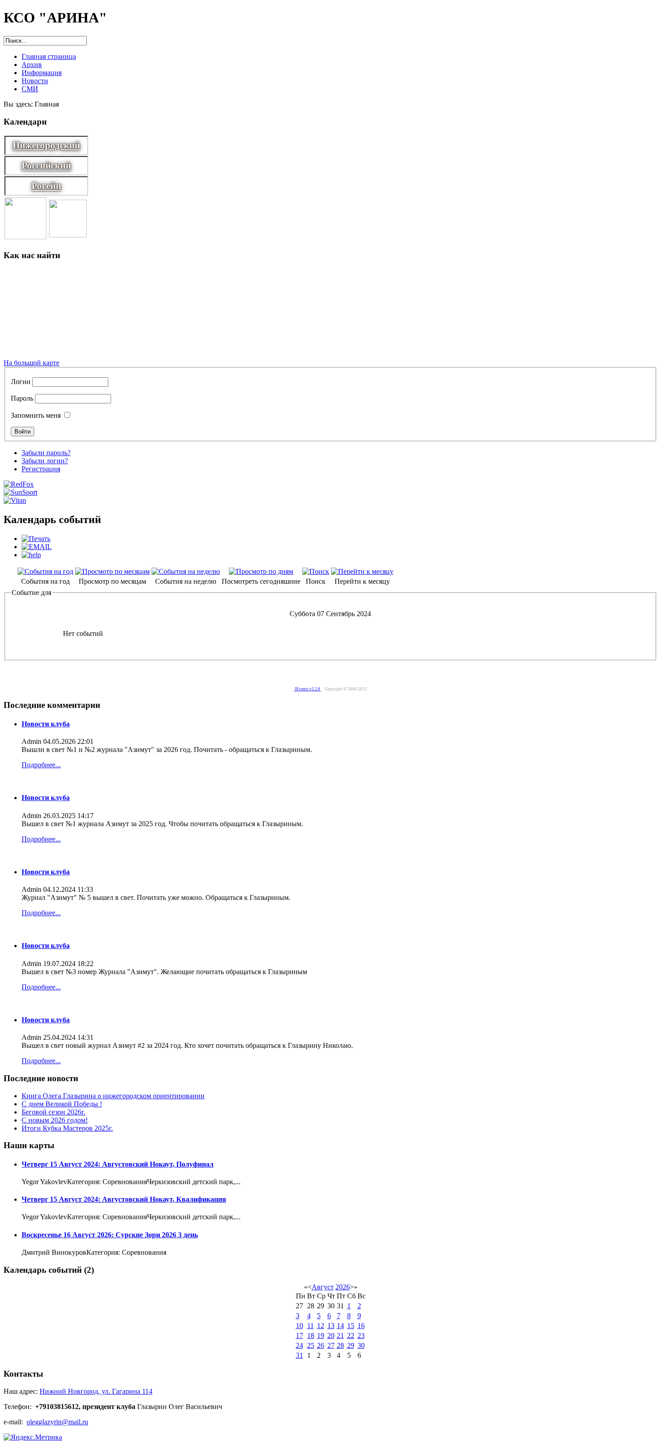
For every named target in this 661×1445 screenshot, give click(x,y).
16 (361, 1325)
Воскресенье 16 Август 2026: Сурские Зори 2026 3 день (110, 1235)
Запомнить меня (36, 415)
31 (299, 1355)
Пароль (22, 398)
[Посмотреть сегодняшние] (261, 571)
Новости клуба (46, 724)
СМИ (30, 89)
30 (361, 1345)
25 (310, 1345)
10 (299, 1325)
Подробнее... (41, 765)
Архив (32, 64)
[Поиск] (315, 571)
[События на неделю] (186, 571)
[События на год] (45, 571)
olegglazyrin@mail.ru (57, 1422)
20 (331, 1335)
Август (323, 1287)
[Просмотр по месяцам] (112, 571)
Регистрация (41, 469)
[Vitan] (15, 500)
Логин (21, 381)
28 (340, 1345)
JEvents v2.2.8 (308, 689)
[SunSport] (20, 492)
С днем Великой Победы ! (62, 1104)
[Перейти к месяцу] (362, 571)
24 (299, 1345)
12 (320, 1325)
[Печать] (36, 538)
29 (350, 1345)
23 (361, 1335)
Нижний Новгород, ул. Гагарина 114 (96, 1391)
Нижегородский (46, 145)
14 (340, 1325)
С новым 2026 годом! (55, 1120)
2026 (342, 1287)
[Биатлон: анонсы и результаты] (68, 235)
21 (340, 1335)
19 (320, 1335)
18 (310, 1335)
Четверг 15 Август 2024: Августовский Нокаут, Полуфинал (118, 1164)
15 (350, 1325)
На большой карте (31, 363)
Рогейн (46, 185)
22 (350, 1335)
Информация (42, 72)
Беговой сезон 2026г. (53, 1112)
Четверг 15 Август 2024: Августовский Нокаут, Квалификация (124, 1199)
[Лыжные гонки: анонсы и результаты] (25, 237)
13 (331, 1325)
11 (310, 1325)
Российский (46, 165)
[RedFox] (19, 484)
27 (331, 1345)
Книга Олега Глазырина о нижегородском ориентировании (113, 1096)
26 (320, 1345)
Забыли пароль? (46, 452)
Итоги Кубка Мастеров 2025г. (67, 1128)
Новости (35, 81)
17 (299, 1335)
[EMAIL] (37, 546)
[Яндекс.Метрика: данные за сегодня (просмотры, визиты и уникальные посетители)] (33, 1437)
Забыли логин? (45, 461)
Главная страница (49, 56)
